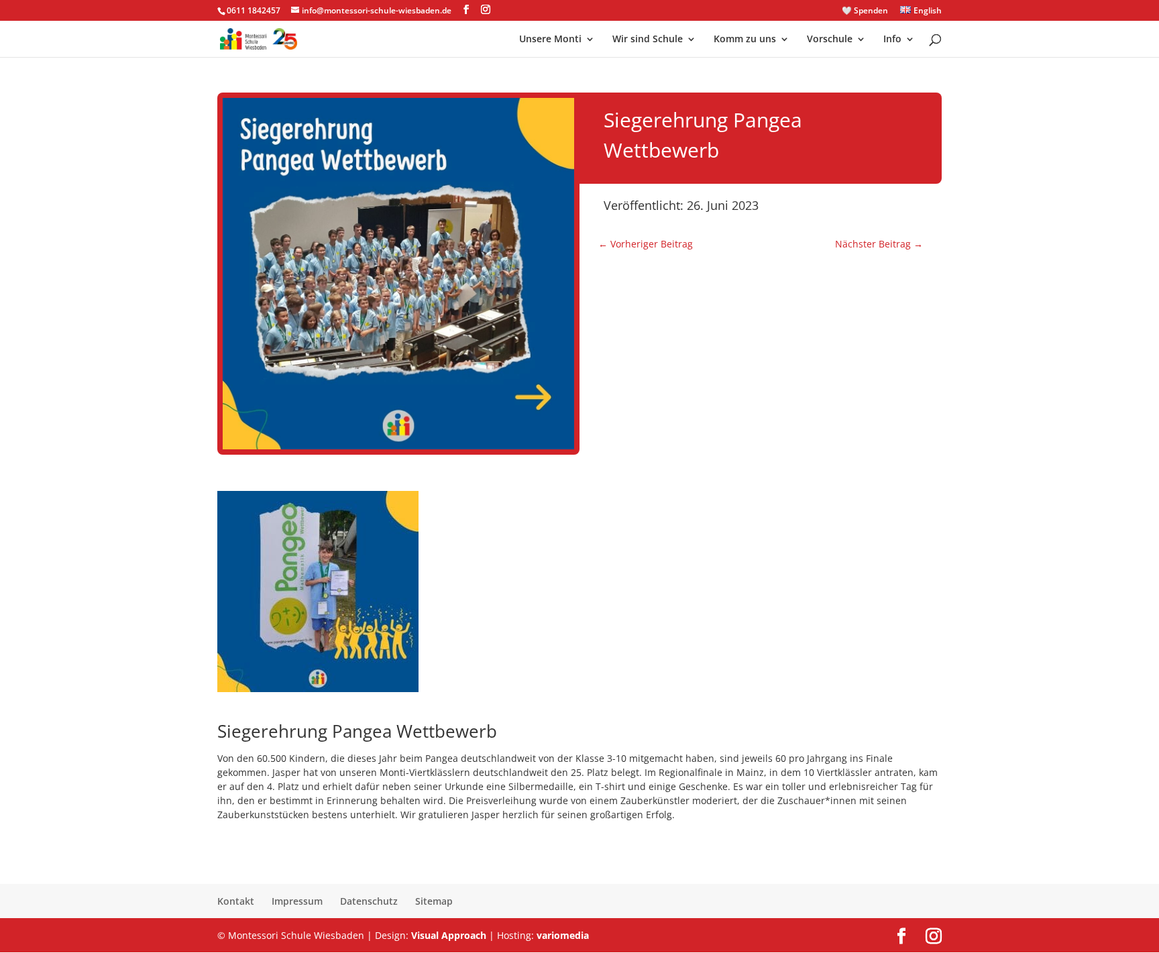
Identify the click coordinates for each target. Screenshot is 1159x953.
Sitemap (434, 901)
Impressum (297, 901)
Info (892, 39)
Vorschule (829, 39)
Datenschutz (369, 901)
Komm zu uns (745, 39)
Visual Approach (448, 935)
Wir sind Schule (647, 39)
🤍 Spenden (865, 11)
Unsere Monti (550, 39)
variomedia (563, 935)
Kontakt (235, 901)
